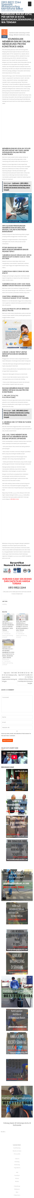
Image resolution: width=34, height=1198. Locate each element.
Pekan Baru (17, 1195)
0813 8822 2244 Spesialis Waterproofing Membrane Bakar (12, 5)
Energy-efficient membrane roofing (19, 35)
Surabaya (17, 1175)
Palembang (17, 1186)
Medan (17, 1181)
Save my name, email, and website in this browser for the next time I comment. (16, 734)
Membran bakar (17, 1151)
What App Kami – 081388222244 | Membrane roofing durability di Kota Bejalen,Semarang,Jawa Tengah (22, 625)
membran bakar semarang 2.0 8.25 (19, 33)
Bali (17, 1172)
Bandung (17, 1161)
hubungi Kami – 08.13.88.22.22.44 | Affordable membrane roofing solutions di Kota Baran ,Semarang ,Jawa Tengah (8, 652)
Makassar (17, 1189)
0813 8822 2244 (17, 587)
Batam (17, 1178)
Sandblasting (17, 1148)
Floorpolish (17, 1154)
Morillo (3, 1131)
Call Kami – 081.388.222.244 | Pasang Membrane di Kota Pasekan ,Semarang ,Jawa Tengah (8, 625)
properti (15, 493)
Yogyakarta (17, 1167)
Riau (17, 1192)
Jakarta (17, 1158)
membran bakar (17, 556)
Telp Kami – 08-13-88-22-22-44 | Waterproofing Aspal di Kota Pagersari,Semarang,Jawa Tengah (10, 677)
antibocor (20, 495)
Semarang (17, 1164)
